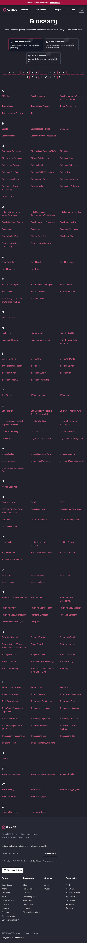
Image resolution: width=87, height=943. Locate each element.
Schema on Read (67, 637)
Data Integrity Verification (70, 212)
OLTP (62, 502)
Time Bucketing (38, 694)
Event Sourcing (8, 269)
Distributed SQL (67, 236)
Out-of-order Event (39, 519)
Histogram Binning (10, 340)
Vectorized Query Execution (43, 774)
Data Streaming (37, 229)
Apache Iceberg (38, 96)
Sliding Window (9, 654)
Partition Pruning (67, 542)
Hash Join (6, 333)
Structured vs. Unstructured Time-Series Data (43, 670)
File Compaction (67, 284)
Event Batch (36, 262)
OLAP (33, 502)
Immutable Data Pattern (12, 366)
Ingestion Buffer (9, 373)
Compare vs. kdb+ (9, 916)
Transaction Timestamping (13, 736)
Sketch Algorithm (67, 644)
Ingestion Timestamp (40, 380)
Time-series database (40, 708)
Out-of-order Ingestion (69, 519)
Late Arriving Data (38, 421)
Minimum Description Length (72, 461)
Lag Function (7, 411)
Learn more (55, 3)
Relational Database (39, 615)
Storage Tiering (66, 661)
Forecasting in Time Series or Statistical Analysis (13, 300)
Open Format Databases (70, 509)
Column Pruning (38, 165)
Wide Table (36, 789)
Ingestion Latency (38, 373)
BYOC (4, 897)
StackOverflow (74, 893)
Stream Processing (10, 668)
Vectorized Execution (11, 774)
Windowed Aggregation (70, 789)
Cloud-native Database (12, 158)
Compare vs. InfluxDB (10, 920)
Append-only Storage (40, 106)
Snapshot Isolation (39, 654)
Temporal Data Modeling (12, 687)
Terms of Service (43, 861)
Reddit (71, 904)
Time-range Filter (67, 701)
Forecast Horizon (67, 291)
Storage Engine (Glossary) (42, 661)
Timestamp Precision (69, 718)
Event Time (36, 269)
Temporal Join (37, 687)
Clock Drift (64, 151)
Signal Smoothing (38, 644)
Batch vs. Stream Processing (43, 136)
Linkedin (72, 897)
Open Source (7, 885)
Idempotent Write (67, 359)
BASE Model (65, 129)
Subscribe (50, 853)
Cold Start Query (67, 158)
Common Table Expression (42, 172)
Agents (4, 889)
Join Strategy (7, 395)
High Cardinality (67, 333)
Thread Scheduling (10, 694)
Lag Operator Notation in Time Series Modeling (41, 412)
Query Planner (8, 582)
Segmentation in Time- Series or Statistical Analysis (14, 646)
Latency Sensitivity (10, 431)
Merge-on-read (8, 461)
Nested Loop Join (9, 487)
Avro (33, 113)
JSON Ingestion (38, 395)
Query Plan (65, 575)
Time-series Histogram (70, 708)
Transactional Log (38, 736)
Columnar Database (68, 165)
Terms (35, 933)
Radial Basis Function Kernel (14, 597)
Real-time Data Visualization (14, 615)
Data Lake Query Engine (12, 222)
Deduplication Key (10, 236)
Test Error (64, 687)
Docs (73, 10)
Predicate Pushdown (69, 552)
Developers (41, 10)
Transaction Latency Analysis (68, 727)
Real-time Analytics (10, 608)
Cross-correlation (9, 196)
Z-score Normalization (11, 812)
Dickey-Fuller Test (38, 236)
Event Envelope (67, 262)
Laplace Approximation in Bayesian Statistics (13, 423)
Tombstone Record (39, 725)
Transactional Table (68, 736)
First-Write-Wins (38, 291)
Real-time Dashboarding (41, 608)
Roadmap (5, 912)
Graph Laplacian (9, 317)
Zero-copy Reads (38, 812)
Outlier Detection (9, 526)
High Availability (38, 333)
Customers (6, 904)
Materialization (8, 454)
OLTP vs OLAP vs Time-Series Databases (12, 511)
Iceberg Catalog (9, 359)
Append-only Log (9, 106)
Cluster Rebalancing (40, 158)
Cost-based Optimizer (69, 186)
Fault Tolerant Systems (12, 284)
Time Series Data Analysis (71, 694)
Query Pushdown (38, 582)
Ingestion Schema (10, 380)
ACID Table (7, 96)
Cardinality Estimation (11, 151)
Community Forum (30, 897)
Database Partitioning (69, 229)
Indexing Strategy (67, 366)
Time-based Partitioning (41, 701)
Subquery (64, 668)
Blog (25, 885)
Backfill (5, 129)
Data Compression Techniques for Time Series (43, 214)
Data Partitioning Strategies (43, 222)
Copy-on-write (37, 186)
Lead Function (37, 431)
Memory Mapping (67, 454)
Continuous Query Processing (10, 188)
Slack (71, 908)
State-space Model (68, 654)
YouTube (72, 900)
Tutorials (26, 893)
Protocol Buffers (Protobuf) (13, 559)
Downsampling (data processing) (10, 245)
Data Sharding (8, 229)
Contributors (28, 904)
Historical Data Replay (40, 340)
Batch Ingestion (9, 136)
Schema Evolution (39, 637)
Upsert (5, 758)
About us (47, 885)
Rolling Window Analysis (12, 622)
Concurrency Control (40, 179)
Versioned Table (67, 774)
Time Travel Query (10, 701)
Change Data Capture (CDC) (43, 151)
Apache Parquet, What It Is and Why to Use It (71, 98)
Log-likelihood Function (41, 438)
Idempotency (36, 359)
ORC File (6, 519)
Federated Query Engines (42, 284)
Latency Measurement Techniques (70, 423)
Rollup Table (36, 622)
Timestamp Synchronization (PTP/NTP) (14, 727)
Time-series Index (10, 718)
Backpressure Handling (41, 129)
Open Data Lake (38, 509)
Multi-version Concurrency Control (13, 470)
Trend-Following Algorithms (43, 743)
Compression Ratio (10, 179)
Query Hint (6, 575)
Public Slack (27, 900)
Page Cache (7, 542)
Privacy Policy (31, 861)
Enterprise (58, 10)
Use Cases (6, 908)
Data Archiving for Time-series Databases (12, 214)
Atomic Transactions (68, 106)
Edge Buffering (8, 262)
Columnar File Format (11, 172)
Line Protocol (7, 438)
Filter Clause (7, 291)
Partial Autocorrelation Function (40, 544)
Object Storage (8, 502)
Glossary (26, 908)
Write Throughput (38, 796)
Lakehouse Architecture (70, 411)
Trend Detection (9, 743)
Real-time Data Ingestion (70, 608)
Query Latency (37, 575)
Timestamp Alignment (40, 718)
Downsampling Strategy (41, 243)
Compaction (65, 172)
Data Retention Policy (69, 222)
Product (24, 10)
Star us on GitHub (14, 870)
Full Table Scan (37, 298)
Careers (47, 889)
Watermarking (8, 789)
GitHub (71, 889)
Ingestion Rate (66, 373)
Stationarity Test (9, 661)
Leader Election (67, 431)
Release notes (28, 889)
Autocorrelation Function (12, 113)
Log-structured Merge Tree (71, 438)
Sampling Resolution (11, 637)
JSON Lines (65, 395)
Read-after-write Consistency (67, 599)
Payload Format (8, 552)
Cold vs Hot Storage (10, 165)
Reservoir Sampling (68, 615)
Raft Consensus (38, 597)
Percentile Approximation (42, 552)
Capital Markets (8, 900)
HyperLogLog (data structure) (68, 342)
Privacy (27, 933)
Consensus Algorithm (69, 179)
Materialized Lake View (41, 454)
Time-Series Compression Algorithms (13, 710)
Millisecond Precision (40, 461)
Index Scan (36, 366)
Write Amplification (10, 796)
